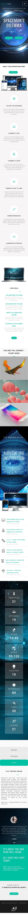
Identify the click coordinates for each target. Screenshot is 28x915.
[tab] (14, 750)
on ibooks (13, 72)
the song (18, 38)
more (14, 338)
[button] (24, 4)
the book (9, 38)
